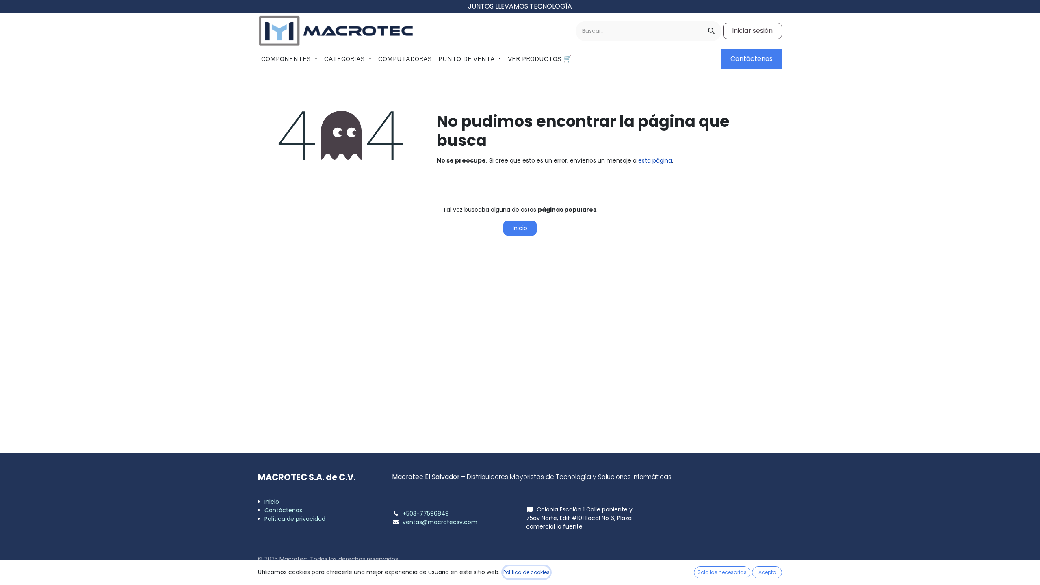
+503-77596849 (426, 513)
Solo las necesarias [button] (722, 572)
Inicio (520, 228)
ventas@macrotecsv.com (440, 522)
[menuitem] (289, 59)
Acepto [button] (767, 572)
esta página (655, 160)
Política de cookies (526, 572)
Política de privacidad (294, 519)
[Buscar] (711, 31)
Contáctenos (751, 58)
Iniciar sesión (752, 30)
